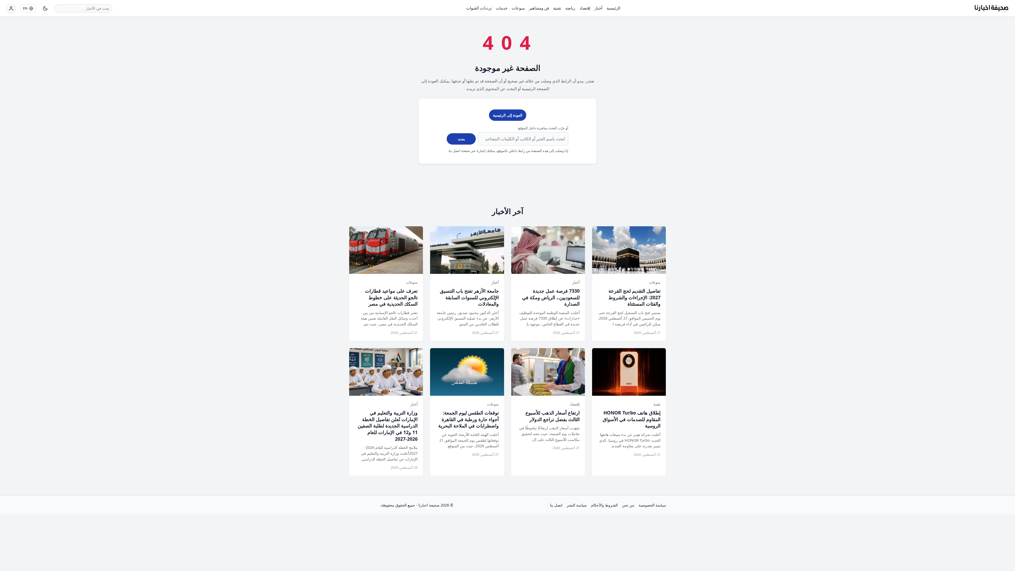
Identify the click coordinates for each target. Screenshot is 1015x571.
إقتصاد (584, 8)
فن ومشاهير (539, 8)
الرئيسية (613, 8)
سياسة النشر (577, 505)
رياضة (570, 8)
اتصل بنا (556, 505)
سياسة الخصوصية (652, 505)
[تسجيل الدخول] (11, 8)
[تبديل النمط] (45, 8)
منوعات (518, 8)
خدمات (502, 8)
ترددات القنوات (479, 8)
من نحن (628, 505)
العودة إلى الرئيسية (507, 115)
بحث (461, 138)
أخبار (598, 8)
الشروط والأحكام (604, 505)
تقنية (557, 8)
